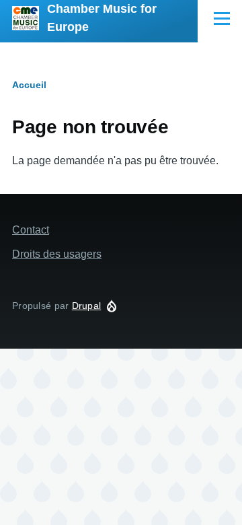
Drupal (87, 305)
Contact (30, 230)
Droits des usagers (57, 254)
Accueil (29, 84)
